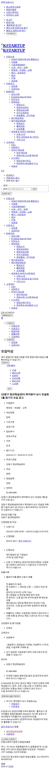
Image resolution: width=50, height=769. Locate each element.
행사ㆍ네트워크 (18, 73)
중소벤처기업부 (13, 7)
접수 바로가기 (24, 541)
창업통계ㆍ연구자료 (25, 115)
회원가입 (10, 22)
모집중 (14, 86)
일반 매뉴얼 (21, 153)
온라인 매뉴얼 (17, 150)
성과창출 (20, 129)
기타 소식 (20, 140)
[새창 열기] (2, 171)
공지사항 (15, 94)
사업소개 (10, 198)
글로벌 (14, 81)
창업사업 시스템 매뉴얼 (27, 155)
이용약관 (10, 734)
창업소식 (20, 105)
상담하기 (15, 147)
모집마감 (15, 89)
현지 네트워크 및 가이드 (27, 137)
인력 (13, 78)
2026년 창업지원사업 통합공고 (25, 59)
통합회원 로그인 (14, 25)
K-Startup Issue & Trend (21, 97)
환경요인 (20, 123)
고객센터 (10, 284)
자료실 (14, 166)
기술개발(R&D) (18, 65)
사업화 (14, 62)
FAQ (13, 145)
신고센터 (15, 158)
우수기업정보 (22, 113)
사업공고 (10, 225)
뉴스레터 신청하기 (9, 739)
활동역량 (20, 126)
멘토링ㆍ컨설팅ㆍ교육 (21, 70)
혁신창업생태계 (18, 121)
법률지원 (15, 334)
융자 (13, 75)
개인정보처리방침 (14, 731)
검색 (5, 189)
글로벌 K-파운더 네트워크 (23, 132)
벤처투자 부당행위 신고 (27, 163)
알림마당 (10, 233)
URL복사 (11, 365)
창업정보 (15, 102)
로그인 (9, 20)
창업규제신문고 (23, 161)
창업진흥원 (11, 10)
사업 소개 (20, 134)
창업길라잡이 (22, 107)
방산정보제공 (17, 118)
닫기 (9, 389)
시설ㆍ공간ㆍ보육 (19, 67)
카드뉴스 (15, 99)
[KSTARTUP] (13, 48)
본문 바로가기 (7, 2)
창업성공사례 (22, 110)
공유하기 (5, 363)
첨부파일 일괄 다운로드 (11, 696)
